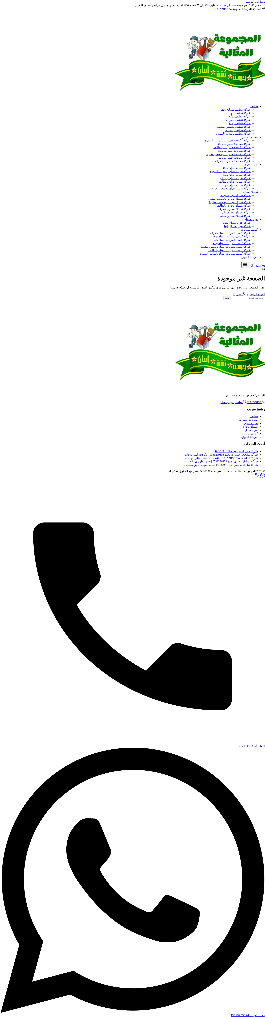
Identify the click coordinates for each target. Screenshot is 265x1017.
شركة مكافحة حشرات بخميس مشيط (228, 154)
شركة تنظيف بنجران (238, 119)
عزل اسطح (251, 219)
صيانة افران (251, 164)
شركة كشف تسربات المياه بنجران (230, 233)
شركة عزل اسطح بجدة (237, 222)
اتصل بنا (238, 294)
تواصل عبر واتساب (231, 402)
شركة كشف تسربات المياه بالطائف (229, 250)
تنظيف (254, 106)
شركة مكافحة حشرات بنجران (233, 161)
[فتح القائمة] (245, 265)
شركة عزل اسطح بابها (237, 226)
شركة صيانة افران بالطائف (234, 181)
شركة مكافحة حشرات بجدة (234, 150)
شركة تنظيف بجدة (240, 123)
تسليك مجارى (250, 191)
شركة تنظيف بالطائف (238, 130)
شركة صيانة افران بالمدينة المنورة (230, 171)
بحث (227, 298)
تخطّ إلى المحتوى (255, 1)
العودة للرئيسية (256, 294)
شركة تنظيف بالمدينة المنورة (233, 133)
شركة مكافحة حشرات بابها (234, 157)
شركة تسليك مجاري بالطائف (233, 205)
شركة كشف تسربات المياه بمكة (231, 236)
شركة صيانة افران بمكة (236, 167)
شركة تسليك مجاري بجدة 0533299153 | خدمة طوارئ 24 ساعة (221, 461)
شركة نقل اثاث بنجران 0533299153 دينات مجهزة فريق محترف (221, 464)
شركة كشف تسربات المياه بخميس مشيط (226, 246)
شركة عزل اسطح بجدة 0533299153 (236, 451)
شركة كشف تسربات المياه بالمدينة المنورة (225, 253)
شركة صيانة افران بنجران (235, 178)
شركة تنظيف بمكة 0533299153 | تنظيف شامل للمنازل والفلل (221, 458)
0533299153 (221, 8)
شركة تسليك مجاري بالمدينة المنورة (229, 198)
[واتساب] (262, 476)
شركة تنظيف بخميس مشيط (234, 126)
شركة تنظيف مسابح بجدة (235, 109)
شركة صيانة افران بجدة (237, 174)
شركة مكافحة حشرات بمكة (234, 143)
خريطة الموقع (249, 257)
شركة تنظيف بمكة (240, 116)
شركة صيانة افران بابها (237, 185)
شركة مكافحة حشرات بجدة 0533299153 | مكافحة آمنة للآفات (221, 454)
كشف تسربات (249, 229)
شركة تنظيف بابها (240, 113)
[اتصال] (257, 476)
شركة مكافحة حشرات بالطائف (232, 147)
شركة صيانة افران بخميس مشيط (231, 188)
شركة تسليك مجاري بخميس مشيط (230, 202)
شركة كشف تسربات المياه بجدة (232, 243)
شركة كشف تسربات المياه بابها (232, 239)
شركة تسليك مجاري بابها (236, 212)
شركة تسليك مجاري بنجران (234, 209)
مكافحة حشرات (248, 137)
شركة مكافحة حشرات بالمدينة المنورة (228, 140)
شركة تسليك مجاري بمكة (235, 215)
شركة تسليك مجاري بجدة (235, 195)
